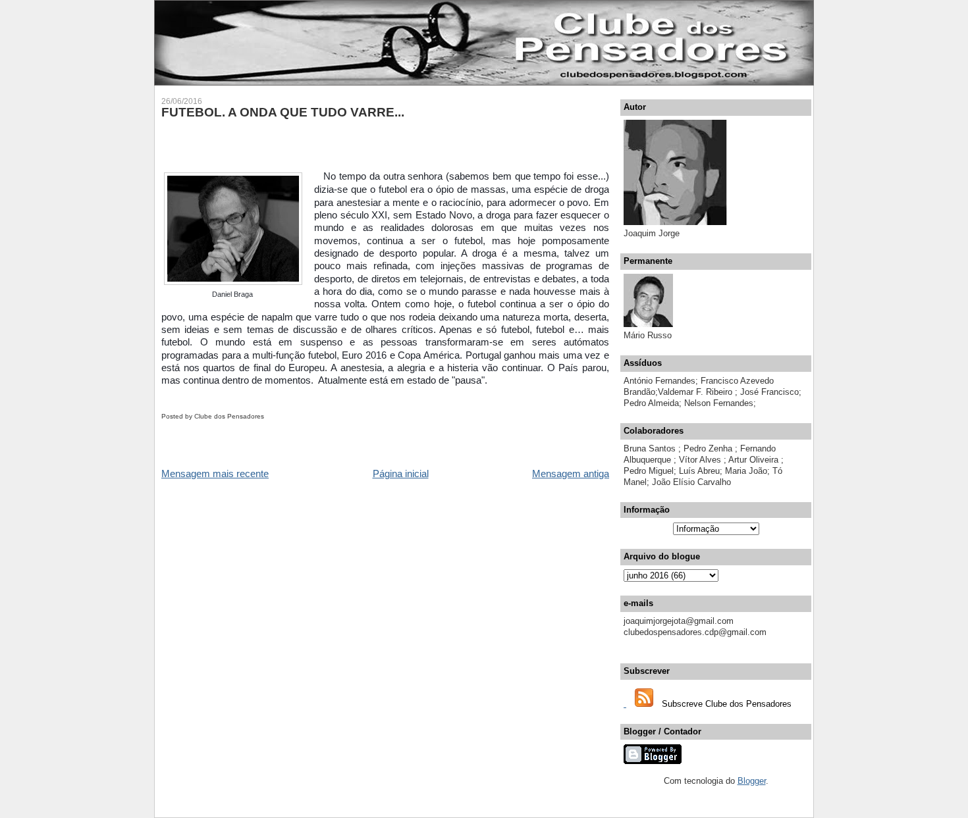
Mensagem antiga (570, 473)
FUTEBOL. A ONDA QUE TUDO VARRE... (282, 112)
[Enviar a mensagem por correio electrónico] (267, 416)
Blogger (752, 781)
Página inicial (401, 473)
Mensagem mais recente (215, 473)
